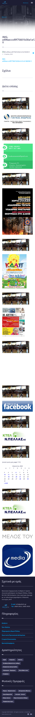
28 (20, 479)
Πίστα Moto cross (23, 670)
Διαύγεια (4, 623)
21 (20, 477)
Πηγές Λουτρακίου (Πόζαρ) (20, 698)
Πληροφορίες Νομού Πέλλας (11, 631)
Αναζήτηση (25, 2)
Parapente (12, 659)
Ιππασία (20, 659)
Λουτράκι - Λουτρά (20, 694)
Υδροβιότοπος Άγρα (8, 701)
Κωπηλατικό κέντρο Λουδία (10, 666)
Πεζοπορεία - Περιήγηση (9, 670)
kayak (4, 659)
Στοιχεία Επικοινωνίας (9, 639)
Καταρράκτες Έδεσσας (24, 690)
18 (8, 477)
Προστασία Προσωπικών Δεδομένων (13, 635)
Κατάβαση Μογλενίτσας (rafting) (11, 663)
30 (28, 479)
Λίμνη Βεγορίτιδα (7, 694)
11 (8, 474)
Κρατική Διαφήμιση (8, 643)
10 (4, 474)
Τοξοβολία (5, 674)
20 (16, 477)
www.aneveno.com (6, 714)
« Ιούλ (6, 483)
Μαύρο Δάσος (6, 698)
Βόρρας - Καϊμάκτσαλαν (9, 690)
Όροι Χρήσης (6, 627)
